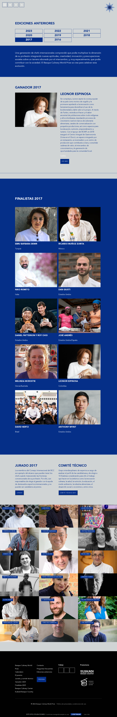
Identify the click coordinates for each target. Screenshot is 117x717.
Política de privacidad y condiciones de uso (71, 704)
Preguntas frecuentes (45, 669)
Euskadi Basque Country (24, 692)
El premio (18, 675)
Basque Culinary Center (24, 688)
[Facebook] (61, 670)
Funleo (63, 156)
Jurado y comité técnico (24, 679)
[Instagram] (72, 670)
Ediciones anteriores (44, 672)
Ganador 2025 (20, 682)
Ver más (65, 161)
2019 (58, 35)
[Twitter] (66, 670)
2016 (58, 39)
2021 (87, 31)
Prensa (41, 679)
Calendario (19, 672)
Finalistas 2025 (20, 685)
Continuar (76, 714)
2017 (29, 39)
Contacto (40, 665)
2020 (29, 35)
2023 (29, 31)
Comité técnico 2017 (68, 493)
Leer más (87, 714)
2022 (58, 31)
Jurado (19, 493)
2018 (87, 35)
